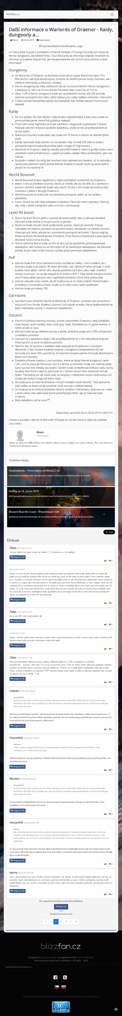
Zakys (13, 548)
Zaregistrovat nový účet (61, 914)
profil (21, 446)
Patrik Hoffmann (85, 957)
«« (46, 921)
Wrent (15, 40)
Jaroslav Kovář (48, 957)
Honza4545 (16, 738)
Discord (81, 420)
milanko (14, 691)
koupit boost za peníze (57, 221)
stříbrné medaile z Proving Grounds (72, 52)
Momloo (15, 779)
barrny (13, 872)
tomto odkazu (86, 443)
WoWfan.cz (13, 14)
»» (77, 921)
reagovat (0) (19, 557)
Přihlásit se (61, 907)
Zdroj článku (15, 423)
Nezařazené (44, 40)
